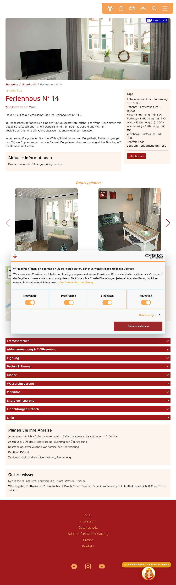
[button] (20, 194)
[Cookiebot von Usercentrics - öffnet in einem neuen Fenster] (148, 256)
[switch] (69, 302)
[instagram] (88, 568)
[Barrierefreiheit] (110, 8)
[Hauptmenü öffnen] (165, 8)
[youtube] (102, 568)
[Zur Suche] (154, 8)
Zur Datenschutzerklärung (76, 282)
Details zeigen (147, 315)
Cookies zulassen (138, 326)
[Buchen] (143, 8)
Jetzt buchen (136, 156)
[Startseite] (121, 8)
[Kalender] (132, 8)
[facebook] (74, 568)
